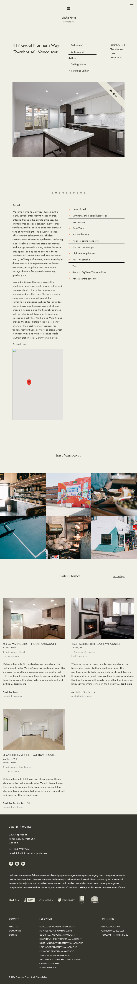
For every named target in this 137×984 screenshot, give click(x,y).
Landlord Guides (48, 967)
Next (120, 135)
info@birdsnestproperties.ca (31, 853)
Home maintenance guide (114, 934)
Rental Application (111, 926)
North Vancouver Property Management (61, 943)
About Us (14, 926)
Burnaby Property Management (55, 930)
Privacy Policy (41, 977)
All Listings (119, 576)
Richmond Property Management (56, 951)
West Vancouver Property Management (60, 959)
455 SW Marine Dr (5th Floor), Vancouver (29, 645)
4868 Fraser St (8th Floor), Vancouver (95, 645)
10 (84, 193)
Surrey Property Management (54, 955)
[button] (29, 382)
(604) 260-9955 (21, 849)
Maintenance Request (112, 930)
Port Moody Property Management (58, 947)
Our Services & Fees (49, 963)
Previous (17, 135)
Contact (13, 934)
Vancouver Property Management (57, 926)
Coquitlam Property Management (57, 934)
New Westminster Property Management (60, 939)
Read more (20, 683)
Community (15, 930)
